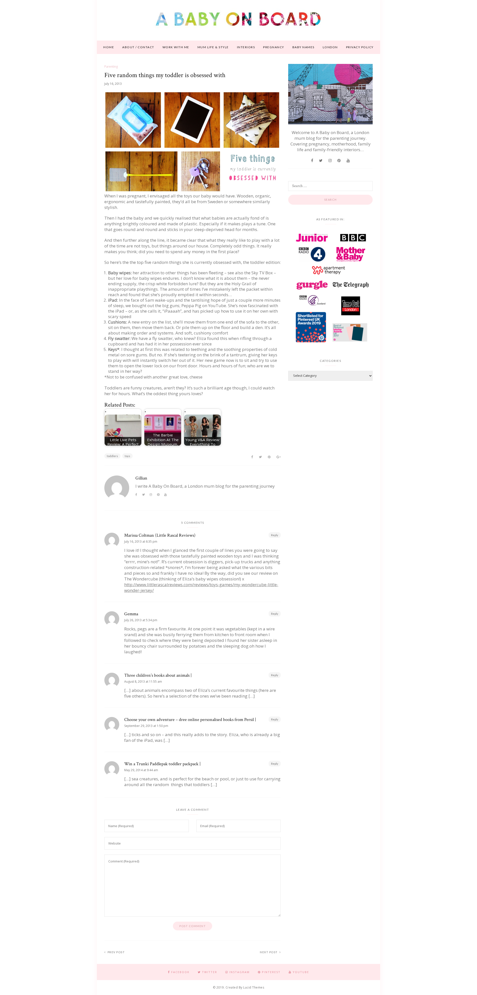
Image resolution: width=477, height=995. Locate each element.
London (330, 47)
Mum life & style (213, 47)
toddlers (112, 456)
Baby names (303, 47)
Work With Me (175, 47)
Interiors (246, 47)
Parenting (111, 66)
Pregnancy (273, 47)
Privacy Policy (360, 47)
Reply (274, 535)
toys (127, 456)
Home (108, 47)
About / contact (138, 47)
